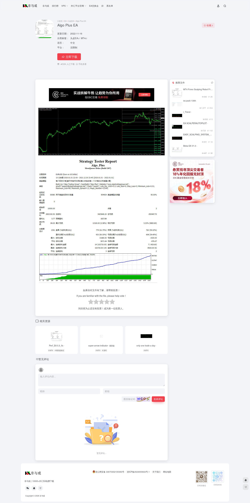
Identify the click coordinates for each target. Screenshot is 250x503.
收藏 (210, 25)
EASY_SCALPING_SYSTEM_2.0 (198, 134)
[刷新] (212, 82)
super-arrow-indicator (101, 345)
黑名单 (109, 5)
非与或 (46, 5)
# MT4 (50, 350)
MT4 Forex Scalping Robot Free (198, 89)
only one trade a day (146, 345)
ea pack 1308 (190, 100)
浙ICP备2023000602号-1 (138, 471)
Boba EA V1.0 (190, 145)
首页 (60, 21)
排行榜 (55, 5)
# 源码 (104, 350)
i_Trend (187, 111)
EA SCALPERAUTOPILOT (195, 123)
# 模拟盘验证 (59, 350)
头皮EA (71, 21)
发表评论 (158, 399)
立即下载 (71, 57)
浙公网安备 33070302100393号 (109, 471)
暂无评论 (43, 359)
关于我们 (156, 471)
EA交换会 (94, 5)
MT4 (83, 38)
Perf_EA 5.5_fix (56, 345)
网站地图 (167, 471)
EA (65, 21)
